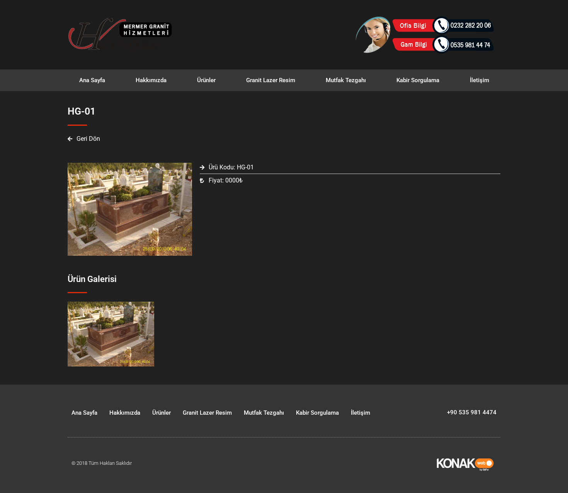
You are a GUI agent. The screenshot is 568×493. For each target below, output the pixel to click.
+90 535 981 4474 (472, 412)
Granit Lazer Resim (270, 80)
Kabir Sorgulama (417, 80)
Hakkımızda (151, 80)
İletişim (479, 80)
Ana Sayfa (92, 80)
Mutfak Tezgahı (346, 80)
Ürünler (206, 80)
